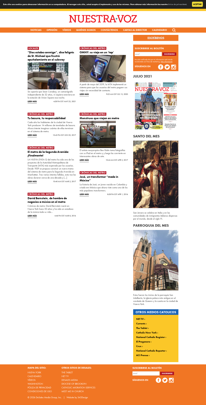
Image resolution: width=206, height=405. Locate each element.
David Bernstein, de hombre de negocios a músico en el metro (47, 200)
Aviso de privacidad (177, 4)
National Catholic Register (150, 337)
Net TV (65, 376)
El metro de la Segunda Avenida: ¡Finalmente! (48, 153)
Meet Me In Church (73, 391)
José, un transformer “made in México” (99, 178)
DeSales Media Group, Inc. (49, 397)
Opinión (52, 30)
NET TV (140, 319)
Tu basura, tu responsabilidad (46, 118)
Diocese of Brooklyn (74, 383)
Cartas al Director (135, 30)
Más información (167, 61)
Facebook (160, 67)
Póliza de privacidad (39, 387)
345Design (83, 397)
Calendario (159, 30)
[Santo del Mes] (155, 207)
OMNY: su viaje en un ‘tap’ (97, 52)
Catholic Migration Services (78, 387)
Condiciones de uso (40, 391)
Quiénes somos (86, 30)
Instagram (173, 67)
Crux (138, 346)
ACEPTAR (197, 4)
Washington (35, 383)
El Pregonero (143, 341)
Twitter (167, 67)
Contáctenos (109, 30)
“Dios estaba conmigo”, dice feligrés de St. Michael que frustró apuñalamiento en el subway (51, 55)
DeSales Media (70, 380)
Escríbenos (155, 38)
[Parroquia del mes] (155, 289)
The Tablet (141, 328)
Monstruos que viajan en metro (99, 118)
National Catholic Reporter (150, 350)
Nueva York (34, 372)
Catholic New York (146, 332)
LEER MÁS (32, 101)
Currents (140, 323)
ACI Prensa (142, 355)
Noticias (35, 30)
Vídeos (66, 30)
